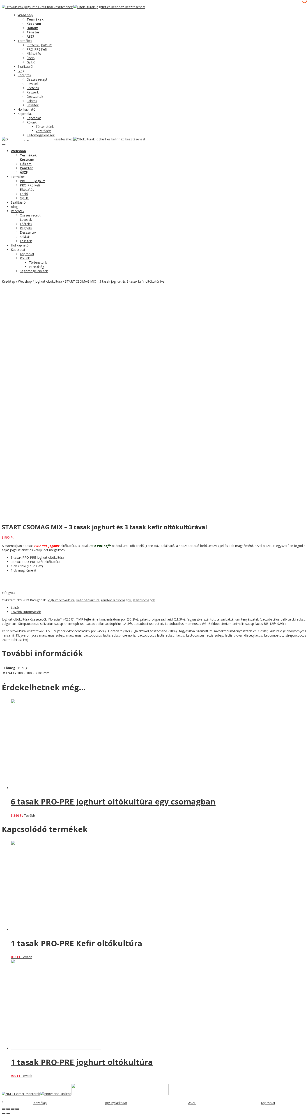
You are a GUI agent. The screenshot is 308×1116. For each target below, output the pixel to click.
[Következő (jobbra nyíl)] (8, 1113)
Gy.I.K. (31, 62)
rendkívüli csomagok (116, 600)
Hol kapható (26, 109)
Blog (21, 71)
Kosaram (34, 23)
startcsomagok (144, 600)
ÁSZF (30, 36)
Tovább (29, 815)
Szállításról (25, 66)
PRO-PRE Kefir (37, 49)
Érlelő (30, 58)
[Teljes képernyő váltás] (12, 1109)
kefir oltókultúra (87, 600)
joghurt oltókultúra (48, 281)
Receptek (24, 75)
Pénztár (33, 32)
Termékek (35, 19)
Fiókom (32, 28)
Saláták (32, 101)
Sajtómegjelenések (41, 135)
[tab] (158, 607)
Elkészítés (34, 53)
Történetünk (45, 126)
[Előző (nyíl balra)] (3, 1113)
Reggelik (33, 92)
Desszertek (35, 96)
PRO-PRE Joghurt (39, 45)
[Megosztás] (8, 1109)
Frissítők (33, 105)
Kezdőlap (8, 281)
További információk (26, 612)
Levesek (33, 83)
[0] (5, 13)
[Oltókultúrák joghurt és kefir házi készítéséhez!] (37, 7)
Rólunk (32, 122)
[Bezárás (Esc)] (3, 1109)
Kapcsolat (25, 114)
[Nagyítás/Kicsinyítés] (17, 1109)
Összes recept (37, 79)
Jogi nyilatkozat (116, 1103)
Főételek (33, 88)
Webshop (25, 15)
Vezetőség (43, 131)
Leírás (15, 607)
